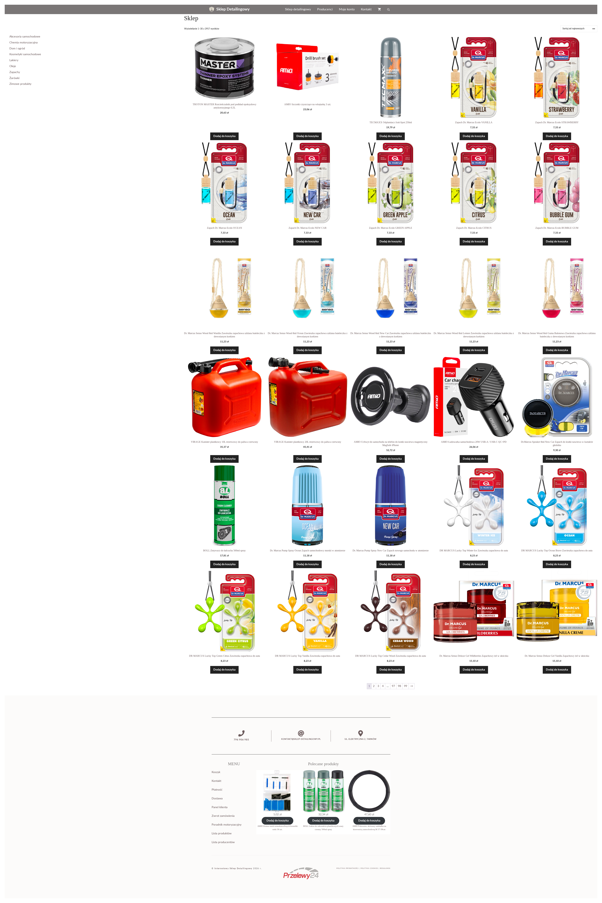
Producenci (325, 9)
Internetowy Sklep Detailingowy (233, 868)
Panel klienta (219, 807)
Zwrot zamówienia (223, 816)
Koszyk (216, 772)
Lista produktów (222, 833)
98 (399, 686)
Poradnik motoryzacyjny (226, 824)
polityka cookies (369, 868)
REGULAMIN (385, 868)
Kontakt (366, 9)
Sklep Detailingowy (233, 9)
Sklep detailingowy (298, 9)
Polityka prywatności (347, 868)
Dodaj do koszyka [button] (224, 136)
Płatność (217, 789)
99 (405, 686)
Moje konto (347, 9)
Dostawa (217, 798)
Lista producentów (223, 842)
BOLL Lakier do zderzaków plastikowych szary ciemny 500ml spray (323, 828)
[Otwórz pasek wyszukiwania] (388, 9)
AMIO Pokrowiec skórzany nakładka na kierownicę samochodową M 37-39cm (369, 828)
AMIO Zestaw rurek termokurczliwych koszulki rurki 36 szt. (277, 828)
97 (393, 686)
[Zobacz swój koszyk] (379, 9)
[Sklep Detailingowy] (212, 9)
